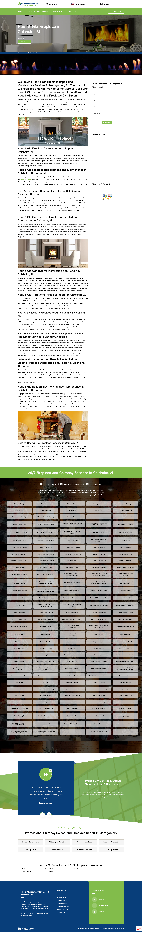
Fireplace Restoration (19, 524)
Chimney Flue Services (125, 547)
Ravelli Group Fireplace (72, 668)
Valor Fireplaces (46, 634)
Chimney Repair (99, 510)
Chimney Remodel (98, 724)
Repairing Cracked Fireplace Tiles (72, 605)
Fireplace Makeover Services (72, 724)
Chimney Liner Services (19, 554)
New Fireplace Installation (125, 517)
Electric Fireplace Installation (46, 574)
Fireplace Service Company (72, 689)
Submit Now (107, 122)
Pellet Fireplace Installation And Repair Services (98, 626)
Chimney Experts (19, 695)
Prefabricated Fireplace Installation (125, 574)
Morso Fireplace (72, 661)
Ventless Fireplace (72, 716)
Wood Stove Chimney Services (19, 716)
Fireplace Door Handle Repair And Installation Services (99, 582)
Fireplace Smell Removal (19, 612)
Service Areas (57, 11)
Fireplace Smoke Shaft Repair (46, 532)
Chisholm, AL (102, 911)
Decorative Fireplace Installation (125, 695)
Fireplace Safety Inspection (98, 695)
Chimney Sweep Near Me (72, 702)
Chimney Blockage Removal (45, 540)
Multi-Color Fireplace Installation (72, 626)
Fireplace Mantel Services (125, 732)
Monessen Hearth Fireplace (45, 661)
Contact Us (72, 11)
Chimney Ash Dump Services (72, 554)
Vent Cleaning (19, 682)
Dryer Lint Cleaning (72, 682)
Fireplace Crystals (45, 626)
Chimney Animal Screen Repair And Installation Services (99, 524)
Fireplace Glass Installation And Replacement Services (45, 582)
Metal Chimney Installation (19, 532)
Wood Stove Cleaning (125, 708)
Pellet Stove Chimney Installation (72, 619)
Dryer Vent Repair (45, 695)
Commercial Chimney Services (72, 598)
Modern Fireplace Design (19, 619)
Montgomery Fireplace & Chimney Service (99, 928)
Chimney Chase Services (72, 547)
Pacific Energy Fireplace (46, 655)
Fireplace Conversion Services (99, 716)
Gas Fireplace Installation (19, 574)
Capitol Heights (25, 871)
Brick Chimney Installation (125, 524)
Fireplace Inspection (72, 540)
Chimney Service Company (99, 689)
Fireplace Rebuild (19, 567)
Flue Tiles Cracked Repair (72, 612)
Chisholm (50, 869)
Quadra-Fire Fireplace (125, 648)
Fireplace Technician (125, 702)
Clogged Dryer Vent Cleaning (19, 689)
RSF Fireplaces (19, 642)
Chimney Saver (125, 540)
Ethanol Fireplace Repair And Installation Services (99, 574)
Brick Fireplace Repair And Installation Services (19, 731)
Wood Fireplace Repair (46, 567)
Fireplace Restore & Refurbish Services (45, 731)
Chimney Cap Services (46, 547)
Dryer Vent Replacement (72, 695)
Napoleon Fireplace (72, 642)
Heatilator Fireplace (46, 642)
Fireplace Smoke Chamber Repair (72, 532)
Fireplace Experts (125, 689)
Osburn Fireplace (72, 648)
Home (20, 11)
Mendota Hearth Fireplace (72, 655)
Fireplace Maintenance (46, 708)
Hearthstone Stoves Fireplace (125, 661)
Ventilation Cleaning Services (45, 724)
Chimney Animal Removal (98, 668)
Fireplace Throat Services (19, 598)
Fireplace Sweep (72, 560)
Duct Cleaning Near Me (46, 702)
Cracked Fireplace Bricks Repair (72, 732)
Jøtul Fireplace (26, 179)
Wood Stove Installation (99, 708)
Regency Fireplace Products (125, 626)
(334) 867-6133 (116, 11)
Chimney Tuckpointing (125, 532)
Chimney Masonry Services (46, 560)
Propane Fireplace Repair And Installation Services (19, 582)
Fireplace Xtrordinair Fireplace (125, 655)
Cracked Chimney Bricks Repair (125, 605)
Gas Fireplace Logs (125, 590)
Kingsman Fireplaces (99, 634)
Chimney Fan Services (125, 554)
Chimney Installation (125, 510)
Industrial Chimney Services (125, 598)
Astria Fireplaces (125, 634)
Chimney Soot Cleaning (19, 517)
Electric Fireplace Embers (99, 619)
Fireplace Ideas (19, 702)
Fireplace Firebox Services (72, 590)
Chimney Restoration (19, 540)
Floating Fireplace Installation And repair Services (99, 731)
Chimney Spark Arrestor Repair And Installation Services (72, 524)
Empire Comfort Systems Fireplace (19, 668)
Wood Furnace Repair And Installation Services (72, 574)
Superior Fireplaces (19, 634)
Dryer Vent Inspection (125, 682)
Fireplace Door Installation (72, 582)
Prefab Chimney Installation (72, 676)
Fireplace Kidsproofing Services (98, 676)
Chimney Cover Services (99, 547)
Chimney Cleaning (45, 504)
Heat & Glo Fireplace (19, 648)
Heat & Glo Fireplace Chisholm (32, 53)
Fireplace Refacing (98, 532)
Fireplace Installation (99, 517)
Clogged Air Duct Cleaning (46, 689)
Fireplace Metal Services (19, 590)
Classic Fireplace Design (125, 612)
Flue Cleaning (19, 510)
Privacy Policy (61, 918)
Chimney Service (72, 504)
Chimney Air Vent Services (19, 626)
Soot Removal (72, 510)
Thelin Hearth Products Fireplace (46, 668)
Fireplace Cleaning (125, 504)
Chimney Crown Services (19, 547)
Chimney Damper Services (46, 554)
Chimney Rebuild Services (45, 676)
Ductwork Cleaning (99, 702)
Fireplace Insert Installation (19, 676)
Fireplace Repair (72, 517)
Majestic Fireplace (98, 642)
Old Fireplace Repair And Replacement (98, 540)
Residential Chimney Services (99, 598)
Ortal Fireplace (98, 655)
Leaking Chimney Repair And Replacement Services (45, 605)
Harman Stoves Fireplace (45, 648)
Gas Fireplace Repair (72, 567)
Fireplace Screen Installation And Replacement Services (125, 668)
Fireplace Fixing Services (45, 716)
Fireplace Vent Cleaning (99, 560)
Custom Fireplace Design (45, 619)
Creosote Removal (45, 510)
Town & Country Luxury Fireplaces (72, 634)
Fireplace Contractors (125, 560)
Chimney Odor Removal (46, 612)
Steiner (75, 869)
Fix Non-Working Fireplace (46, 524)
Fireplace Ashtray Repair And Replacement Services (125, 582)
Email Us (106, 4)
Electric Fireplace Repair (99, 567)
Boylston (23, 869)
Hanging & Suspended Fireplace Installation (125, 715)
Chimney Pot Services (98, 554)
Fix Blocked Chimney (19, 605)
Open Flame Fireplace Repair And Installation (19, 723)
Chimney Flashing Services (19, 560)
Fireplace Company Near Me (19, 708)
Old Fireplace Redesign (99, 612)
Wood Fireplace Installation (125, 567)
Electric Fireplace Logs (46, 598)
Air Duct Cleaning (46, 682)
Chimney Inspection (99, 504)
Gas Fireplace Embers (125, 619)
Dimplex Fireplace (99, 648)
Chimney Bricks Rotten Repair (99, 605)
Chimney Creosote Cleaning (45, 517)
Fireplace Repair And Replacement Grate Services (45, 590)
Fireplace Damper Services (99, 590)
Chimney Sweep (19, 504)
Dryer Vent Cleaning (125, 676)
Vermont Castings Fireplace (125, 642)
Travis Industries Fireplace (99, 661)
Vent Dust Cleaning (99, 682)
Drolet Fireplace (19, 661)
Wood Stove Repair (72, 708)
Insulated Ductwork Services (125, 724)
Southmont (50, 871)
